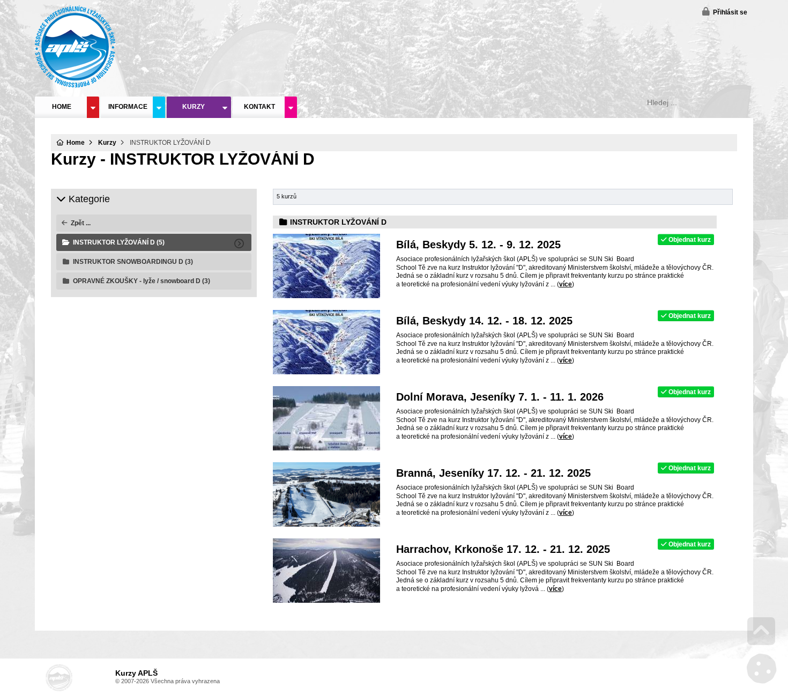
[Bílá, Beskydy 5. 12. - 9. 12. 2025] (326, 296)
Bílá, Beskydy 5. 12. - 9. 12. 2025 (478, 244)
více (565, 284)
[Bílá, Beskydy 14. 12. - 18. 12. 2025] (326, 372)
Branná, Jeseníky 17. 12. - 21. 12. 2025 (493, 473)
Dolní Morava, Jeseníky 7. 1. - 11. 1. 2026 (500, 397)
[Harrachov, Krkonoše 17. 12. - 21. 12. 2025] (326, 600)
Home (75, 46)
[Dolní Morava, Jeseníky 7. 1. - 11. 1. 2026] (326, 448)
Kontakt (259, 106)
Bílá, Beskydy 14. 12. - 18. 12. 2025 (484, 321)
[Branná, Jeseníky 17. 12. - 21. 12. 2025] (326, 524)
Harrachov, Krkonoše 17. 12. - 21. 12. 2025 (503, 549)
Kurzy (193, 106)
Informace (127, 106)
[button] (724, 11)
